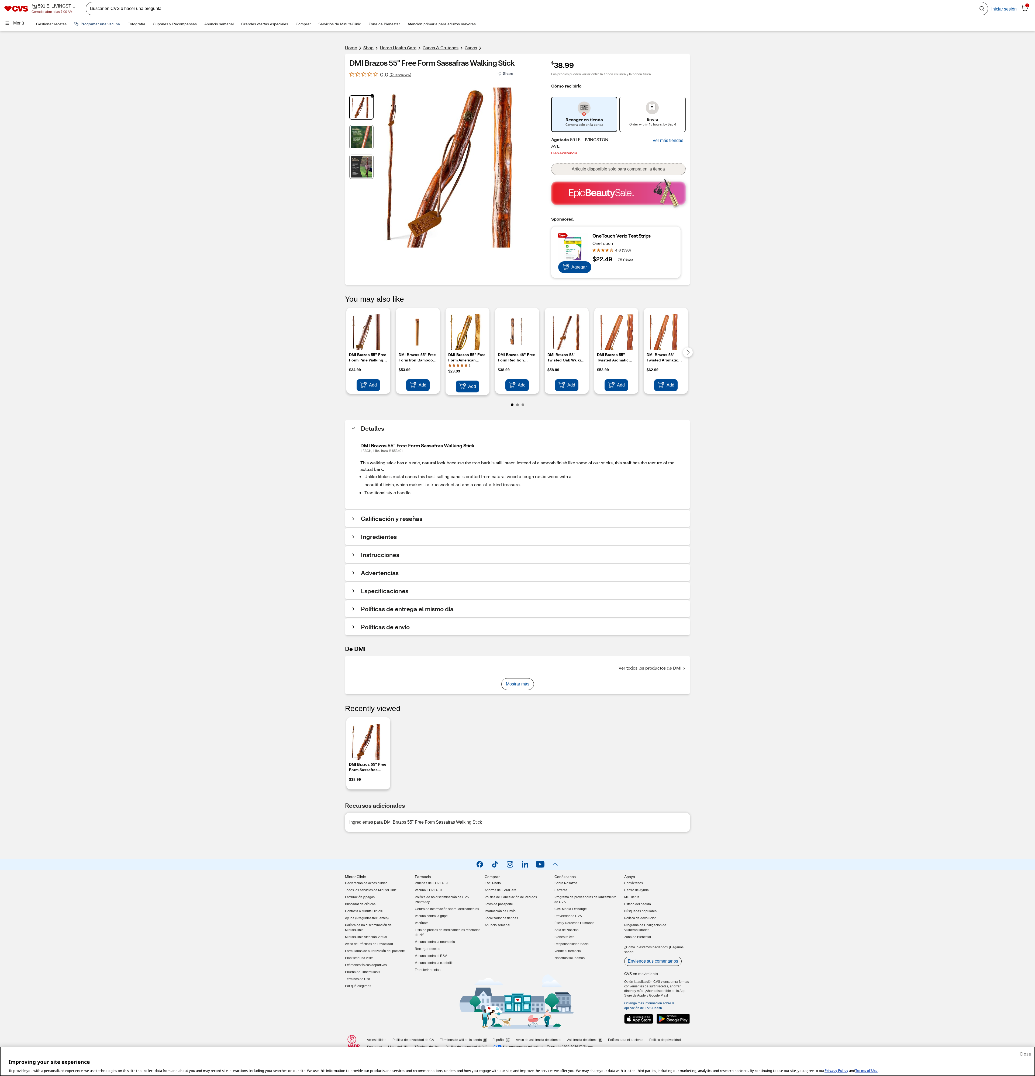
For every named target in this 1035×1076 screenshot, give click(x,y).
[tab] (361, 107)
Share (508, 73)
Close (1025, 1054)
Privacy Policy (836, 1070)
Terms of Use (866, 1070)
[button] (668, 140)
